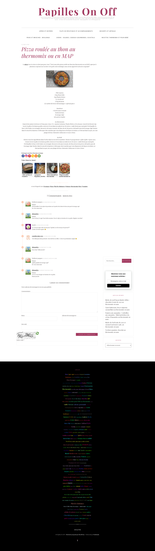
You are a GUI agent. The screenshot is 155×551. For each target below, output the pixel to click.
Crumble (78, 380)
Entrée (70, 483)
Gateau (71, 450)
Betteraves (89, 447)
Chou (73, 377)
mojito (85, 429)
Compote (88, 426)
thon (79, 186)
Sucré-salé (83, 500)
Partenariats (89, 386)
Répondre (60, 202)
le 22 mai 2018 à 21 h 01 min (42, 225)
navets (78, 477)
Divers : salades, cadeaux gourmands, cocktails (76, 37)
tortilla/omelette (76, 456)
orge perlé (74, 497)
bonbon (84, 383)
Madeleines (68, 377)
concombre (88, 450)
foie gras (84, 392)
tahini (76, 492)
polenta (64, 497)
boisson (73, 423)
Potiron (89, 477)
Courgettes (83, 477)
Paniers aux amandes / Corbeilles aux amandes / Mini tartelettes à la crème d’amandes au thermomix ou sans (117, 316)
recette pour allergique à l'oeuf (80, 389)
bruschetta (77, 374)
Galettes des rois (66, 386)
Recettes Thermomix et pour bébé (115, 37)
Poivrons (89, 383)
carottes (66, 450)
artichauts (81, 429)
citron (71, 480)
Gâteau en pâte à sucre (69, 477)
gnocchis (78, 426)
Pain (91, 497)
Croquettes (75, 429)
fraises (69, 392)
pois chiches (66, 486)
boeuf (67, 441)
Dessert (85, 445)
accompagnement (86, 414)
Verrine (73, 426)
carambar (66, 395)
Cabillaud (84, 423)
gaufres (89, 512)
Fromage (46, 186)
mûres (80, 444)
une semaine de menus (68, 500)
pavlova (83, 432)
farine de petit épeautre (68, 444)
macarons (81, 420)
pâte (78, 414)
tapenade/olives (81, 497)
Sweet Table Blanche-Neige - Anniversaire (76, 447)
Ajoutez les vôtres (67, 195)
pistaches (76, 500)
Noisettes (66, 480)
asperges (64, 489)
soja (88, 500)
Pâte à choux (65, 401)
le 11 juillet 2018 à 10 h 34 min (50, 258)
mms (71, 486)
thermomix (74, 186)
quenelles (75, 432)
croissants (83, 426)
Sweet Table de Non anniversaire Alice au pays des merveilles (77, 494)
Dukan (91, 483)
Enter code (20, 340)
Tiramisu (70, 429)
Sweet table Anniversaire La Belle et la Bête (79, 441)
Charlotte (66, 429)
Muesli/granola (75, 468)
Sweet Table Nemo (76, 386)
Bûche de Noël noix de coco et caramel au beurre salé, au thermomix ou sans (115, 324)
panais (64, 468)
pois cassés (80, 515)
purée (77, 518)
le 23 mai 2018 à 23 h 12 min (49, 236)
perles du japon (88, 471)
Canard (82, 386)
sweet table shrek (84, 380)
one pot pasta (83, 463)
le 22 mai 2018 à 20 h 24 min (49, 202)
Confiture (75, 489)
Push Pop (85, 377)
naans (91, 401)
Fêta (79, 492)
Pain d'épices (70, 509)
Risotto (76, 450)
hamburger (66, 414)
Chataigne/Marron (82, 438)
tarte (86, 509)
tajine (74, 480)
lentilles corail (66, 435)
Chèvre (76, 420)
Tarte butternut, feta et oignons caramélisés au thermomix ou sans (117, 309)
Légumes (72, 395)
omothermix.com (37, 236)
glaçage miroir (78, 471)
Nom (23, 315)
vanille (66, 404)
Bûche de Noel (88, 468)
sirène (90, 444)
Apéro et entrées (46, 31)
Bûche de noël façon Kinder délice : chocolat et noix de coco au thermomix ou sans (117, 302)
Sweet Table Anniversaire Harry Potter (71, 465)
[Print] (36, 155)
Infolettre (77, 530)
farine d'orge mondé (87, 435)
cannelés (88, 456)
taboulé (77, 512)
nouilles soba (69, 497)
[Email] (39, 155)
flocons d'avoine (83, 459)
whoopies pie (76, 444)
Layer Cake (68, 468)
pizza (26, 64)
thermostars (74, 411)
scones (87, 518)
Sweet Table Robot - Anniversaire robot (70, 383)
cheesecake (87, 420)
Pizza (51, 186)
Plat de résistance (59, 186)
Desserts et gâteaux (108, 31)
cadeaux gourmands (80, 404)
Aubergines (82, 518)
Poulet (84, 515)
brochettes (87, 374)
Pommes (81, 509)
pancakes (71, 471)
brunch (78, 480)
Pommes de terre (74, 463)
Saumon (66, 417)
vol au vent (88, 392)
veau (88, 483)
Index (82, 486)
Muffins (81, 469)
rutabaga (79, 392)
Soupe (86, 486)
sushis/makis (77, 521)
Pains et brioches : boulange (38, 37)
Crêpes (89, 429)
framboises (87, 466)
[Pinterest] (29, 155)
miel (89, 398)
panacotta (76, 509)
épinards (65, 483)
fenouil (80, 383)
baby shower (78, 423)
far (91, 465)
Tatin (72, 435)
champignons (69, 407)
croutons (90, 486)
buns (81, 512)
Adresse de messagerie (69, 315)
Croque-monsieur (81, 453)
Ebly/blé (89, 515)
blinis (83, 471)
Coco (74, 460)
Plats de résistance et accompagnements (76, 31)
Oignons (88, 404)
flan (88, 377)
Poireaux (70, 404)
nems (85, 483)
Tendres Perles (79, 395)
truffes (83, 489)
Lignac (82, 377)
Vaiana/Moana (79, 417)
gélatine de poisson (69, 512)
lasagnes (66, 471)
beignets (82, 374)
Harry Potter (88, 432)
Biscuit (67, 453)
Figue (91, 500)
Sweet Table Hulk (71, 474)
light (89, 423)
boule (72, 438)
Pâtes (91, 389)
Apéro (80, 435)
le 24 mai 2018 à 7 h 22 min (45, 247)
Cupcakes (80, 407)
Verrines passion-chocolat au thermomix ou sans (115, 331)
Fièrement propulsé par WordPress (75, 534)
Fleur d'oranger (71, 380)
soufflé (87, 497)
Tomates (84, 186)
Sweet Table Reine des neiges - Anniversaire (75, 506)
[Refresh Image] (37, 333)
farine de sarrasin (74, 515)
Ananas (84, 512)
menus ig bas (71, 518)
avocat (91, 489)
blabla (70, 432)
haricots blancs (67, 438)
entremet (75, 392)
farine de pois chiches (73, 414)
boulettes (77, 377)
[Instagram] (26, 155)
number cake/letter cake (86, 480)
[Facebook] (23, 155)
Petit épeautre (68, 398)
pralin (87, 489)
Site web (24, 324)
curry (76, 407)
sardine (65, 447)
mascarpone (68, 456)
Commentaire (25, 291)
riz (79, 450)
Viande (82, 450)
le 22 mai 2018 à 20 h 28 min (45, 214)
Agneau (82, 465)
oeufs (88, 411)
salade (90, 438)
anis (85, 407)
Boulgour (69, 489)
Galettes (88, 453)
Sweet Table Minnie (76, 398)
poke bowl (67, 420)
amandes (70, 460)
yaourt (75, 435)
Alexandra (35, 214)
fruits (72, 420)
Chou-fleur (84, 398)
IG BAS (71, 417)
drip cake (75, 438)
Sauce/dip (67, 423)
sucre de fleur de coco (78, 483)
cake (74, 417)
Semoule (84, 395)
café (90, 518)
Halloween (83, 411)
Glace (74, 486)
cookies (66, 432)
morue (65, 392)
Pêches (89, 395)
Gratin (88, 407)
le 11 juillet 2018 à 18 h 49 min (46, 270)
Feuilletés (84, 417)
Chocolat (67, 515)
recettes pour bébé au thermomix (79, 401)
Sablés (80, 489)
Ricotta (89, 417)
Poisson (67, 186)
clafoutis (78, 486)
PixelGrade (96, 534)
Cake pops (88, 506)
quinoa (79, 432)
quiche (66, 518)
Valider (118, 285)
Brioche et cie (73, 453)
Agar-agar (71, 374)
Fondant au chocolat (81, 474)
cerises (79, 411)
